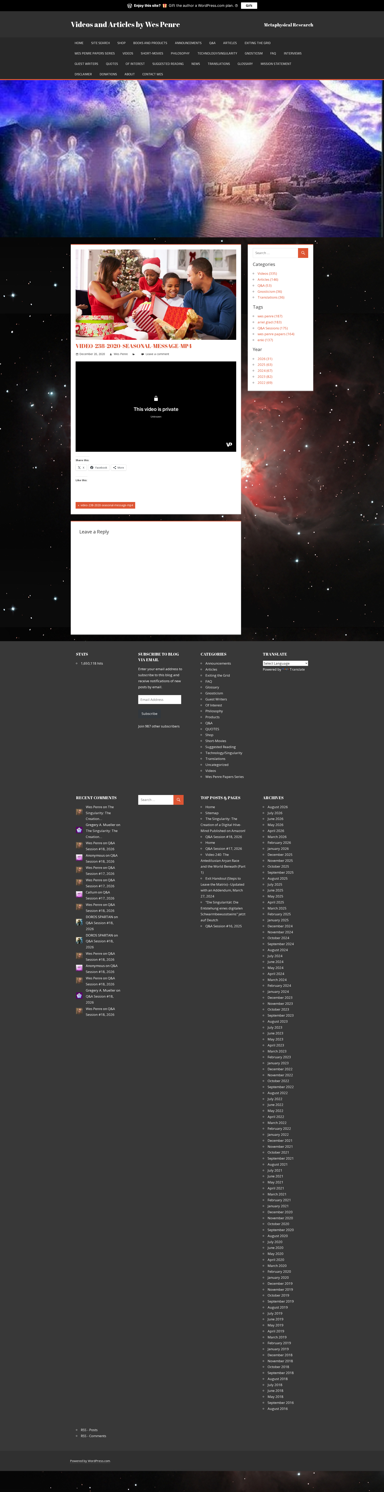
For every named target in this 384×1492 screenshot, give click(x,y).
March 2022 (277, 1122)
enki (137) (265, 340)
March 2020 (277, 1265)
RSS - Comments (93, 1436)
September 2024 (281, 944)
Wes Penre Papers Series (95, 53)
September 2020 (281, 1229)
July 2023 (275, 1027)
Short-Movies (152, 53)
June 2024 (275, 961)
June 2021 (275, 1176)
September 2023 (281, 1015)
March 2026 (277, 836)
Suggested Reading (168, 63)
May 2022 (275, 1110)
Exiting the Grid (258, 42)
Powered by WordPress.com (90, 1461)
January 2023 (278, 1063)
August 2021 (278, 1164)
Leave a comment (157, 354)
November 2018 (280, 1361)
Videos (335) (267, 273)
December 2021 (280, 1140)
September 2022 (281, 1087)
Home (79, 42)
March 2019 (277, 1337)
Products (212, 717)
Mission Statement (276, 63)
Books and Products (150, 42)
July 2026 (275, 813)
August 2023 (278, 1021)
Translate (297, 669)
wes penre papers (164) (276, 334)
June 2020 (275, 1247)
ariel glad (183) (270, 322)
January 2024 (278, 991)
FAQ (273, 53)
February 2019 (279, 1343)
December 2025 (280, 854)
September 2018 (281, 1372)
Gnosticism (254, 53)
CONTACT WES (152, 74)
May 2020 (275, 1253)
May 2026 (275, 824)
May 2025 (275, 896)
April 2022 (276, 1116)
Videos (128, 53)
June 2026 (275, 818)
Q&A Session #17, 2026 (223, 848)
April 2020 (276, 1259)
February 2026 (279, 842)
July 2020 (275, 1241)
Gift (249, 5)
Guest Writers (86, 63)
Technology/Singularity (217, 53)
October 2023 (278, 1009)
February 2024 (279, 985)
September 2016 (281, 1402)
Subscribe (149, 713)
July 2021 (275, 1170)
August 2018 (278, 1378)
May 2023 (275, 1039)
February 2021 (279, 1200)
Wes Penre (121, 354)
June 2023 (275, 1033)
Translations (219, 63)
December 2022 (280, 1069)
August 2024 (278, 950)
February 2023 (279, 1057)
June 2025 (275, 890)
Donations (108, 74)
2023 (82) (265, 376)
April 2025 (276, 902)
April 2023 (276, 1045)
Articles (230, 42)
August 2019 (278, 1307)
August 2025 (278, 878)
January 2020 (278, 1277)
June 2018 (275, 1390)
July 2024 (275, 956)
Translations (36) (271, 297)
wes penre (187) (270, 316)
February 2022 (279, 1128)
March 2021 (277, 1194)
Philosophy (180, 53)
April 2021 (276, 1188)
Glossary (245, 63)
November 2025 (280, 860)
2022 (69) (265, 382)
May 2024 (275, 967)
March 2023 (277, 1051)
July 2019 (275, 1313)
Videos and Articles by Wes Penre (125, 24)
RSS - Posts (89, 1430)
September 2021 (281, 1158)
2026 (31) (265, 358)
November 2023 (280, 1003)
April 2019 (276, 1331)
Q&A (212, 42)
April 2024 (276, 973)
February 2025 (279, 914)
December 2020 (280, 1212)
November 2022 (280, 1075)
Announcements (188, 42)
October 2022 (278, 1081)
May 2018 (275, 1396)
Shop (121, 42)
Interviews (293, 53)
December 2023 (280, 997)
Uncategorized (217, 764)
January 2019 (278, 1349)
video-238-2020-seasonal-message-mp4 (106, 506)
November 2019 (280, 1289)
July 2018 (275, 1384)
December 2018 (280, 1355)
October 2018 (278, 1366)
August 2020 (278, 1235)
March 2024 (277, 979)
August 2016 (278, 1408)
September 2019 (281, 1301)
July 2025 (275, 884)
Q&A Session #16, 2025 (223, 926)
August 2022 (278, 1093)
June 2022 (275, 1104)
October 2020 (278, 1223)
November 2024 (280, 932)
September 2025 (281, 872)
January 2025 (278, 920)
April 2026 (276, 830)
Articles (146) (268, 279)
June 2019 (275, 1319)
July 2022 (275, 1099)
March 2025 (277, 908)
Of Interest (135, 63)
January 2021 (278, 1206)
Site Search (100, 42)
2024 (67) (265, 370)
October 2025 (278, 866)
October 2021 (278, 1152)
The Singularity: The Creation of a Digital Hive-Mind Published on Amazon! (223, 824)
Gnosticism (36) (270, 291)
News (195, 63)
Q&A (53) (265, 285)
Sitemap (212, 813)
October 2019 (278, 1295)
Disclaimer (83, 74)
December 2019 (280, 1283)
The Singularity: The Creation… (100, 813)
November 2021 (280, 1146)
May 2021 (275, 1182)
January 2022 (278, 1134)
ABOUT (130, 74)
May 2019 (275, 1325)
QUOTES (112, 63)
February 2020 (279, 1271)
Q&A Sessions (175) (273, 328)
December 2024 (280, 926)
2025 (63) (265, 364)
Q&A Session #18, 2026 (223, 836)
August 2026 (278, 807)
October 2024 (278, 938)
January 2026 (278, 848)
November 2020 (280, 1218)
